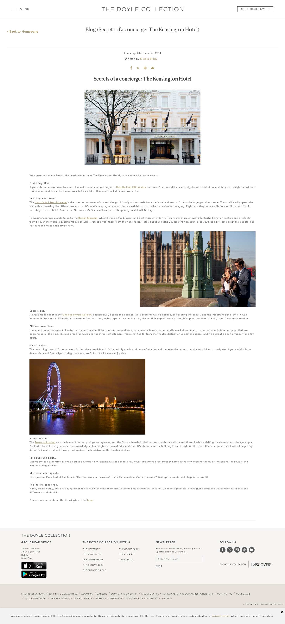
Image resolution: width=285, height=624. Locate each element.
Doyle (142, 9)
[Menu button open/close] (14, 9)
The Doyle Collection (45, 535)
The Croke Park (129, 549)
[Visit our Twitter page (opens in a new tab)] (230, 550)
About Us (87, 593)
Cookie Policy (83, 598)
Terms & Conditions (109, 598)
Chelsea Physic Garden (76, 314)
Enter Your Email (168, 559)
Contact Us (224, 593)
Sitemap (167, 598)
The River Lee (127, 554)
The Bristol (126, 559)
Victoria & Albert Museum (51, 202)
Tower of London (45, 442)
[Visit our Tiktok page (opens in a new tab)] (244, 550)
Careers (102, 593)
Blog (91, 29)
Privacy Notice (60, 598)
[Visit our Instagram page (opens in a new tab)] (237, 550)
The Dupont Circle (94, 570)
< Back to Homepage (22, 31)
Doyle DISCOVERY (36, 598)
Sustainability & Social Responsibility (187, 593)
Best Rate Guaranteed (63, 593)
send (159, 566)
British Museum (88, 218)
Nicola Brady (148, 58)
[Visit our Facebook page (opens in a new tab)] (222, 550)
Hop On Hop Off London (131, 187)
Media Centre (150, 593)
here (90, 500)
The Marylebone (93, 559)
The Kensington (93, 554)
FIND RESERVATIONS (33, 593)
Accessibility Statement (142, 598)
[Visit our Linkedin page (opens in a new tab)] (252, 550)
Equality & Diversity (124, 593)
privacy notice (221, 616)
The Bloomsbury (93, 565)
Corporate (243, 593)
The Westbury (91, 549)
